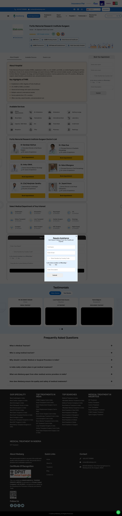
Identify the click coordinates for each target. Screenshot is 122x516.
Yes (50, 264)
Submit (55, 275)
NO (56, 264)
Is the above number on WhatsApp (57, 262)
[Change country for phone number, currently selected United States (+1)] (48, 258)
